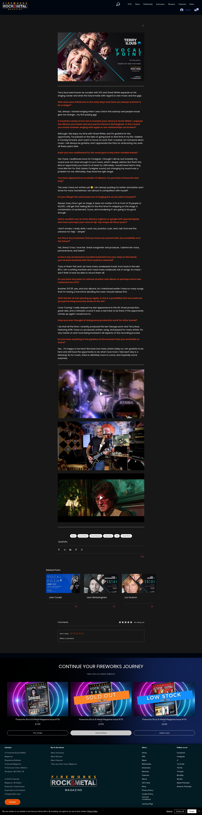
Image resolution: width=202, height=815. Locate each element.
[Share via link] (76, 549)
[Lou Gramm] (139, 583)
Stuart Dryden (96, 536)
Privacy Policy (92, 811)
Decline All (180, 811)
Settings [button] (169, 811)
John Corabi (55, 597)
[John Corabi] (63, 583)
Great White (126, 536)
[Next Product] (198, 699)
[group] (101, 707)
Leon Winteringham (97, 597)
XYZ (117, 536)
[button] (118, 4)
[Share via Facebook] (59, 549)
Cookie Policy (147, 791)
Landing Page (147, 801)
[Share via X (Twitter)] (64, 549)
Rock (73, 536)
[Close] (199, 811)
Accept (191, 811)
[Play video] (101, 393)
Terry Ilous (108, 536)
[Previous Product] (3, 699)
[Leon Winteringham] (101, 583)
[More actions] (142, 25)
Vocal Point (83, 536)
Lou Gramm (131, 597)
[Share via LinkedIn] (70, 549)
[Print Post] (82, 549)
